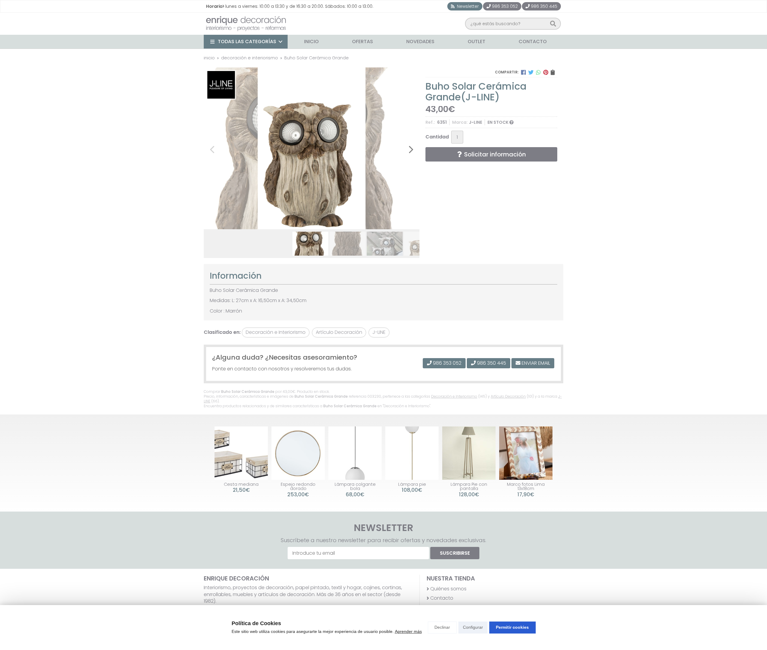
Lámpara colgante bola (355, 486)
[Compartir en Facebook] (523, 72)
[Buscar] (553, 23)
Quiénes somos (448, 589)
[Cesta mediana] (241, 453)
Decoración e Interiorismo (454, 396)
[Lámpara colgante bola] (355, 453)
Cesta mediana (241, 484)
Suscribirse (455, 553)
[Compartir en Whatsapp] (538, 72)
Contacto (441, 598)
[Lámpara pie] (412, 453)
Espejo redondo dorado (298, 486)
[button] (304, 222)
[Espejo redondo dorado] (298, 453)
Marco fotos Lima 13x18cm (526, 486)
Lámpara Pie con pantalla (469, 486)
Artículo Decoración (508, 396)
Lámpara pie (412, 484)
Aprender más (408, 631)
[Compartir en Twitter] (531, 72)
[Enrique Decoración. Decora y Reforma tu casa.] (246, 23)
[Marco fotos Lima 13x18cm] (525, 453)
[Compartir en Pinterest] (545, 72)
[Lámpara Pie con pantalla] (469, 453)
